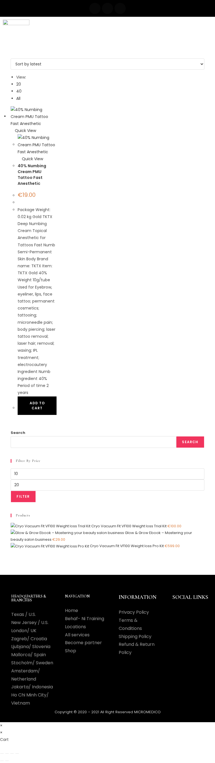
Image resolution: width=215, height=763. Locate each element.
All (18, 98)
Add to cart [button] (37, 405)
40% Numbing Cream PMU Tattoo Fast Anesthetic (32, 174)
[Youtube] (120, 8)
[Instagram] (107, 8)
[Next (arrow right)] (7, 760)
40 (19, 91)
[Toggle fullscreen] (7, 753)
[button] (112, 27)
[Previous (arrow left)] (2, 760)
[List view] (15, 55)
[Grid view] (12, 55)
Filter (23, 496)
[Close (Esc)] (17, 753)
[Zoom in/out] (2, 753)
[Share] (12, 753)
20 (18, 84)
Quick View (25, 130)
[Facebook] (95, 8)
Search (18, 432)
